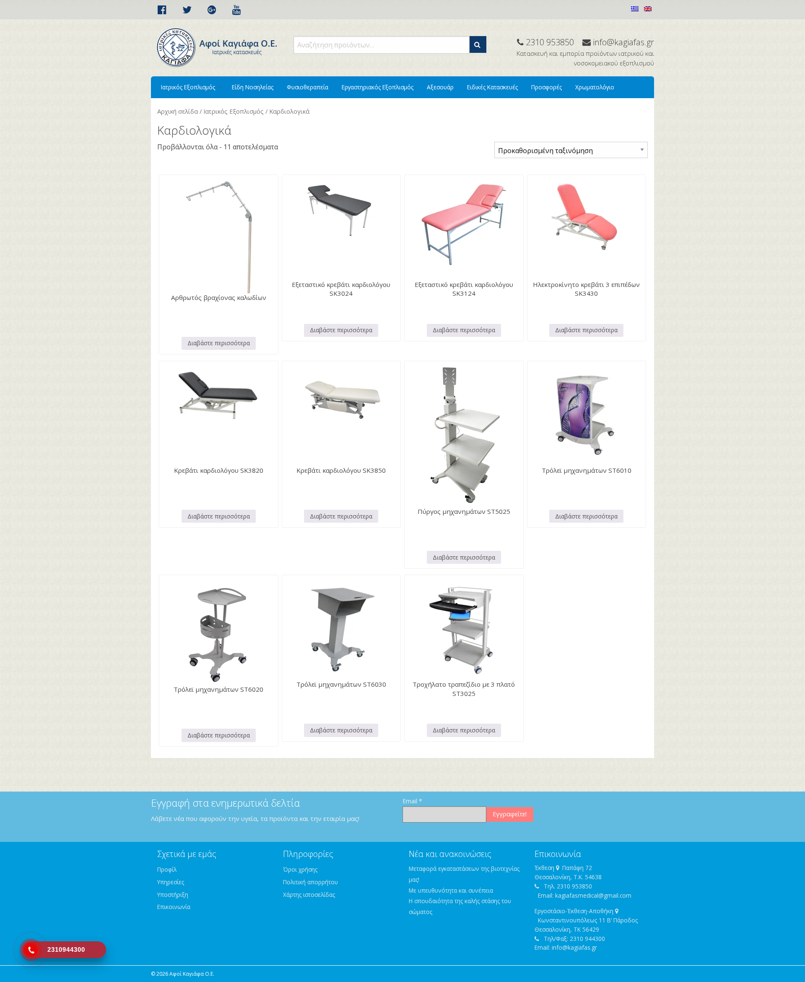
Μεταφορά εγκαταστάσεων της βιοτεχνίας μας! (464, 874)
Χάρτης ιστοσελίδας (309, 895)
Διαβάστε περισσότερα (218, 343)
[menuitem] (189, 87)
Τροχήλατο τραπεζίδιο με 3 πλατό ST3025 (464, 688)
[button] (478, 44)
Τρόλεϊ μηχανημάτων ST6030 (341, 684)
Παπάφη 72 (577, 868)
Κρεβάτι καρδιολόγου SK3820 (218, 470)
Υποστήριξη (172, 895)
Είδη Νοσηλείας (252, 87)
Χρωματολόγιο (594, 87)
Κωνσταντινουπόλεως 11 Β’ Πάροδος (588, 920)
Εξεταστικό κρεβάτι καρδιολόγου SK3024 (341, 288)
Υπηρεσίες (170, 882)
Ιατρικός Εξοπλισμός (188, 87)
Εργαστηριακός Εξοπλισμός (377, 87)
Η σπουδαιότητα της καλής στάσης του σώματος (460, 906)
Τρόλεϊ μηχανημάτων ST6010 (586, 470)
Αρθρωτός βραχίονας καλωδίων (218, 297)
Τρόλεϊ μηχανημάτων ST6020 (218, 689)
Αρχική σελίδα (177, 111)
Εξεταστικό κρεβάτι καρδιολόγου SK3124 (464, 288)
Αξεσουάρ (440, 87)
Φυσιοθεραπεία (307, 87)
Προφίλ (167, 869)
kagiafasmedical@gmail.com (593, 895)
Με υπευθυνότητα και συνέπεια (451, 890)
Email (412, 801)
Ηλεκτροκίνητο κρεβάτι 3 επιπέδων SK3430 (586, 288)
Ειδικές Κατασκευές (492, 87)
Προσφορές (546, 87)
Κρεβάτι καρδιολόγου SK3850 (341, 470)
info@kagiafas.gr (574, 947)
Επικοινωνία (173, 907)
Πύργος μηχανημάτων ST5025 (464, 511)
